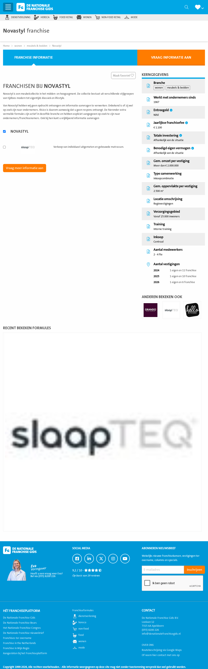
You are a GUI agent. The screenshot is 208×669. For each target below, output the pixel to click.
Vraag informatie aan (171, 57)
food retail (66, 17)
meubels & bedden (178, 87)
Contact (148, 610)
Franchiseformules (83, 610)
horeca (45, 17)
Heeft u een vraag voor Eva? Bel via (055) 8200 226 (46, 575)
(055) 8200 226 (150, 629)
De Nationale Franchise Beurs (20, 622)
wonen (87, 17)
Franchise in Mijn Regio (16, 648)
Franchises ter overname (17, 638)
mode (134, 17)
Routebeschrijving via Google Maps (162, 649)
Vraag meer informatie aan (24, 168)
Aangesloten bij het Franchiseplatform (25, 653)
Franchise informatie (33, 57)
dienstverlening (20, 17)
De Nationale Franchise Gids (34, 7)
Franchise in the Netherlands (19, 643)
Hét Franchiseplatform (21, 611)
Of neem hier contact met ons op (161, 655)
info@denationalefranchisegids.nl (161, 633)
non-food (83, 628)
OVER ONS (148, 644)
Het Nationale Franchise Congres (22, 627)
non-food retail (111, 17)
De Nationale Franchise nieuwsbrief (23, 633)
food (81, 635)
